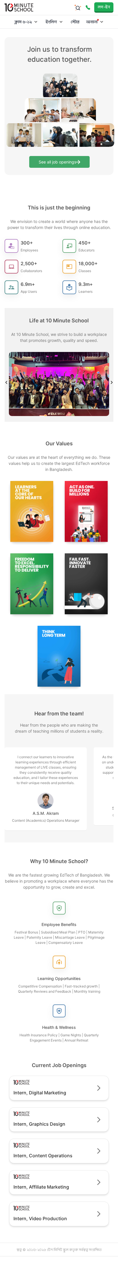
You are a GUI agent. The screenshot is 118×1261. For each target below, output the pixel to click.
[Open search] (78, 7)
